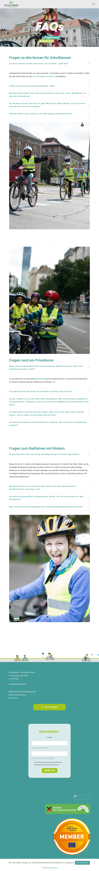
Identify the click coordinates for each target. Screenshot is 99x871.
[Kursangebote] (67, 809)
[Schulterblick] (11, 4)
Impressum (13, 698)
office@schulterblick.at (18, 684)
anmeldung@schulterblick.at (44, 76)
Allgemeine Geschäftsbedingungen (22, 692)
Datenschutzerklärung (17, 695)
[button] (93, 4)
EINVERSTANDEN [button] (82, 863)
